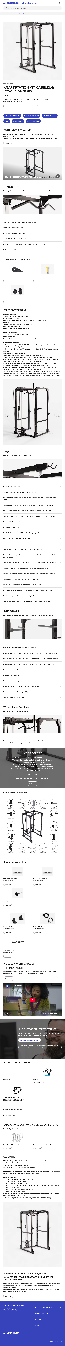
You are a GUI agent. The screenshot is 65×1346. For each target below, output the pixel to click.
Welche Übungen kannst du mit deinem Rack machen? (22, 585)
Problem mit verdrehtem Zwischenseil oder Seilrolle (21, 686)
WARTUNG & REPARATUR (44, 1307)
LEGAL (37, 1326)
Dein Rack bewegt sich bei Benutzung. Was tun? (19, 647)
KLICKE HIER (8, 143)
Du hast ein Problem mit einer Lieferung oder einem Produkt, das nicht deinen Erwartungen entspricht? (39, 1046)
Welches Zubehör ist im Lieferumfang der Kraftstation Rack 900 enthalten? (29, 516)
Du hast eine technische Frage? (29, 1040)
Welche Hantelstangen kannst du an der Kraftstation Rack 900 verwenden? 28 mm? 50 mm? (29, 556)
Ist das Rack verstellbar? (11, 527)
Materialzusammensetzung (12, 1109)
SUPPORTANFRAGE (33, 121)
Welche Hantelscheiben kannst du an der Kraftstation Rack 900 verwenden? (29, 562)
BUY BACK (8, 1296)
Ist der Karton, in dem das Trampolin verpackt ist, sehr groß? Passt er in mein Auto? (29, 498)
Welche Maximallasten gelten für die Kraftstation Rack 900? (24, 549)
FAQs (6, 121)
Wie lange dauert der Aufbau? (13, 227)
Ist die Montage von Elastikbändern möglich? (18, 596)
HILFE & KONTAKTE (41, 1313)
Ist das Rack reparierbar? (11, 486)
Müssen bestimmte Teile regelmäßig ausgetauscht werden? (23, 692)
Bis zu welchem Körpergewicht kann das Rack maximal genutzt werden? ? (28, 511)
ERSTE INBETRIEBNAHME (12, 115)
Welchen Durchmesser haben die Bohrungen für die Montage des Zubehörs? (29, 573)
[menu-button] (60, 3)
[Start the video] (58, 176)
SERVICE (38, 1320)
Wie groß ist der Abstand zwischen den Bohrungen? (21, 579)
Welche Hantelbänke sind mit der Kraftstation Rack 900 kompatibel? (27, 601)
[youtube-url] (12, 1309)
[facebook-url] (4, 1309)
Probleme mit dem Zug (11, 681)
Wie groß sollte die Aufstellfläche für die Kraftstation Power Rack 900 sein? (29, 505)
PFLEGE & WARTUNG (50, 115)
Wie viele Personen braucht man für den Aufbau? (20, 222)
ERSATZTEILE (9, 106)
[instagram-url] (16, 1309)
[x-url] (8, 1309)
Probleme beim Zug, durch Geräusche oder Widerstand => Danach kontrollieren (30, 659)
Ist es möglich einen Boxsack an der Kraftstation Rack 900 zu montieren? (28, 590)
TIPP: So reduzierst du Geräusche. (15, 239)
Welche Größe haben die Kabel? (14, 697)
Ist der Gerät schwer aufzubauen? (14, 233)
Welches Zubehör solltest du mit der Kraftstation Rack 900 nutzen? (26, 568)
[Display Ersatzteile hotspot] (32, 826)
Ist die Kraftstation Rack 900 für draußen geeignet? (21, 533)
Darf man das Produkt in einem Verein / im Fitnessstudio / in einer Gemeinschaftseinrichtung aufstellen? (25, 742)
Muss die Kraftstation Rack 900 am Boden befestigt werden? (24, 244)
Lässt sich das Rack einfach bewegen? (16, 538)
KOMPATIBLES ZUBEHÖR (31, 115)
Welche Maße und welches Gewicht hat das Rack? (20, 492)
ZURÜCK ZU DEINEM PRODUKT (27, 106)
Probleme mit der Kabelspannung (14, 670)
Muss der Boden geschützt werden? (15, 522)
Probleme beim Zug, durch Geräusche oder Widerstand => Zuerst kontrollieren (30, 653)
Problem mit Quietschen (11, 675)
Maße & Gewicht (9, 1115)
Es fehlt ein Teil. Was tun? (11, 250)
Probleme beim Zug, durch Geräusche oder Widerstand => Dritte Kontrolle (28, 664)
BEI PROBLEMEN (18, 121)
